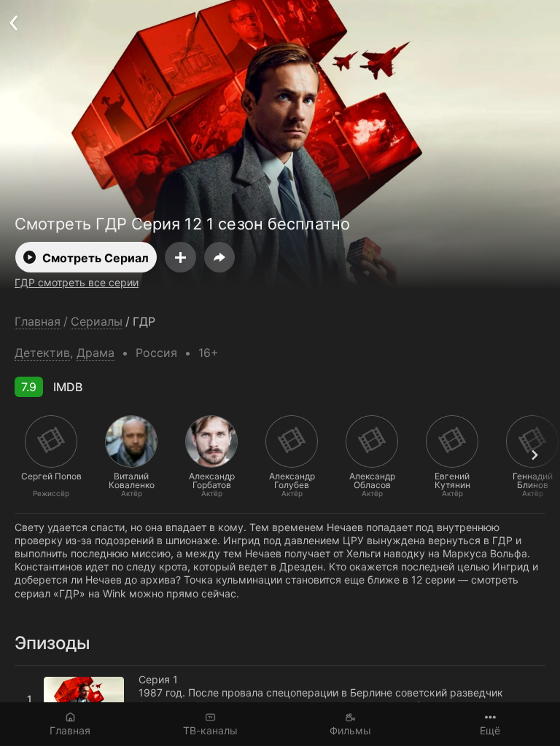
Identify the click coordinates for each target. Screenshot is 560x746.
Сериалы (96, 322)
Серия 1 (34, 672)
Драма (95, 352)
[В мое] (180, 257)
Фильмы (350, 730)
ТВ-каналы (210, 730)
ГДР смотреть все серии (77, 282)
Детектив (42, 352)
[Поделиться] (219, 257)
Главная (70, 730)
